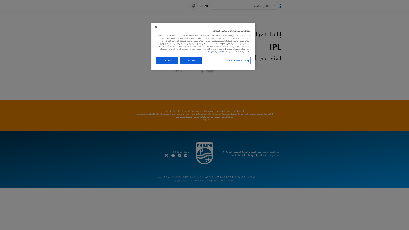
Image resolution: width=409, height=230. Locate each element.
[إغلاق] (155, 26)
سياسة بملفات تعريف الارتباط (219, 51)
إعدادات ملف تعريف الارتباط (238, 60)
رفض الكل (191, 60)
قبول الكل (167, 60)
